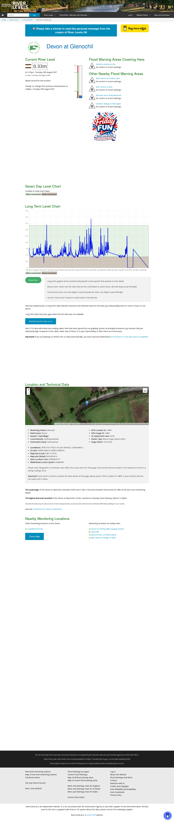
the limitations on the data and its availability (129, 337)
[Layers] (145, 390)
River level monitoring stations (38, 771)
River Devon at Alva (104, 87)
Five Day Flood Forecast (35, 783)
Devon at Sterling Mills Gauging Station (107, 529)
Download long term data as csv (40, 321)
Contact (113, 780)
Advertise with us (117, 783)
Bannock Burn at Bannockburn (104, 535)
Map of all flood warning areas (80, 777)
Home (4, 20)
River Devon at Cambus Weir (108, 78)
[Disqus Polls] (87, 579)
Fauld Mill (95, 532)
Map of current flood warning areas (82, 780)
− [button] (28, 393)
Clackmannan (27, 20)
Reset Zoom (33, 280)
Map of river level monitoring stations (41, 774)
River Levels (48, 15)
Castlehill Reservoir (35, 529)
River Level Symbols (33, 788)
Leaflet (57, 424)
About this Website (118, 774)
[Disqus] (87, 646)
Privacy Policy (115, 795)
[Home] (2, 15)
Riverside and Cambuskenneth (108, 95)
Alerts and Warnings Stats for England (84, 786)
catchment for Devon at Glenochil (47, 509)
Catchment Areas (32, 777)
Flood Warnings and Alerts (121, 777)
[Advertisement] (87, 163)
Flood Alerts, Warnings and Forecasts (73, 15)
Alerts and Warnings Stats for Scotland (84, 789)
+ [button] (28, 389)
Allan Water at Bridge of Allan (103, 537)
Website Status (142, 15)
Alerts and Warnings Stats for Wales (83, 792)
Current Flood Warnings (78, 774)
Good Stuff (91, 815)
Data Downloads (117, 792)
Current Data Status (76, 797)
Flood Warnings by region (78, 771)
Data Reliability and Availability (123, 789)
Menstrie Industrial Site (105, 64)
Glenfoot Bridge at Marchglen (108, 103)
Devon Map (34, 536)
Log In (130, 15)
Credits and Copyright (119, 786)
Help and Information (162, 15)
